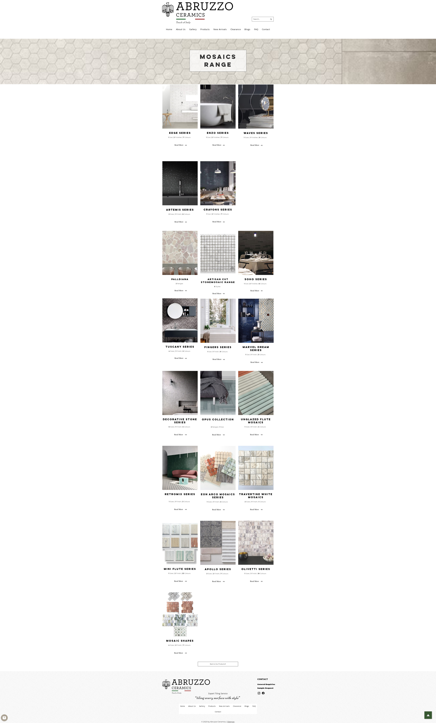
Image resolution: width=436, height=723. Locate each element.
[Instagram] (259, 693)
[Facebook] (263, 693)
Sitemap (230, 722)
